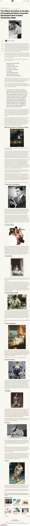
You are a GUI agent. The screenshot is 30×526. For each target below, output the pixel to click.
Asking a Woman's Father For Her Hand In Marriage (7, 505)
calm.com (25, 419)
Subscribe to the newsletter (4, 525)
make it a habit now (7, 251)
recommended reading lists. (22, 357)
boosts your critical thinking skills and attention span (15, 353)
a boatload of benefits (15, 246)
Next (27, 516)
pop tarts (24, 284)
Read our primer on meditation (8, 418)
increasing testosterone (17, 247)
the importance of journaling (11, 441)
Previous (7, 516)
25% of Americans (10, 219)
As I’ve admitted (6, 447)
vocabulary (19, 352)
